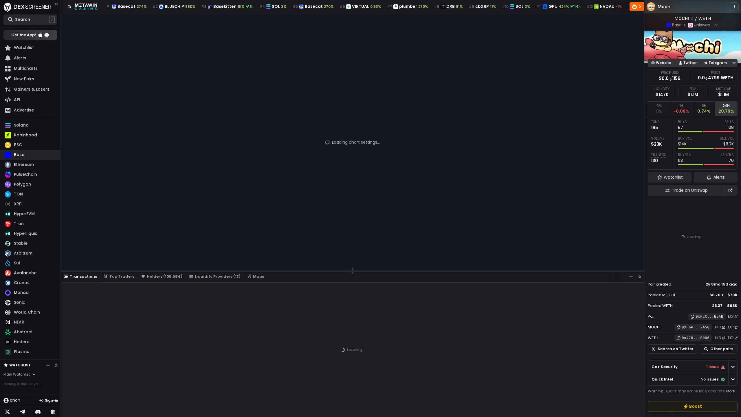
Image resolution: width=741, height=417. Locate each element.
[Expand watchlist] (56, 365)
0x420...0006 (695, 338)
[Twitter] (7, 412)
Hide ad (729, 273)
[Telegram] (22, 412)
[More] (734, 6)
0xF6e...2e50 (695, 327)
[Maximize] (639, 276)
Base (677, 25)
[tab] (659, 108)
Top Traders (121, 276)
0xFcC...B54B (709, 316)
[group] (693, 406)
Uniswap (702, 25)
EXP (730, 316)
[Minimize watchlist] (48, 365)
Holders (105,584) (164, 276)
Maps (258, 276)
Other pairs (721, 349)
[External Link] (730, 190)
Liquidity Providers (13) (218, 276)
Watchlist (20, 365)
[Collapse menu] (56, 4)
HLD (718, 327)
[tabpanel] (693, 143)
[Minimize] (631, 276)
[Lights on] (52, 412)
